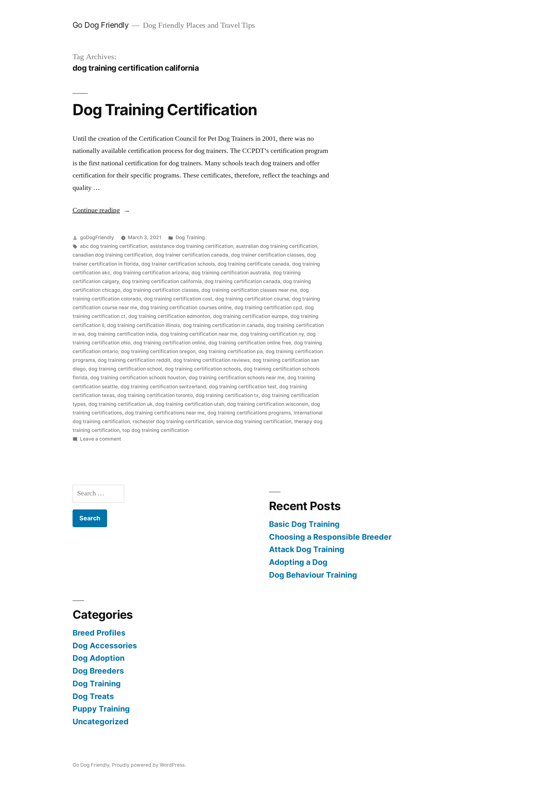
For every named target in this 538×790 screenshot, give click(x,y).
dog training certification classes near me (249, 290)
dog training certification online (169, 343)
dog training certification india (122, 334)
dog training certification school (125, 369)
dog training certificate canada (253, 264)
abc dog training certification (113, 246)
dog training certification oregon (158, 351)
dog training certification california (162, 281)
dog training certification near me (198, 334)
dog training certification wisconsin (267, 404)
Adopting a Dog (298, 562)
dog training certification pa (230, 351)
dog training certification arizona (151, 273)
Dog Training (190, 237)
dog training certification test (242, 387)
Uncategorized (101, 721)
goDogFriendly (97, 237)
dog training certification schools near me (237, 378)
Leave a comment (100, 439)
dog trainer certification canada (191, 255)
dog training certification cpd (268, 307)
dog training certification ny (272, 334)
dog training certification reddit (134, 360)
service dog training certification (253, 421)
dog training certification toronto (155, 395)
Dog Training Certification (165, 109)
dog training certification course (252, 299)
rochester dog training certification (173, 421)
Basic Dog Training (304, 524)
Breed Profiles (99, 632)
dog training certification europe (250, 316)
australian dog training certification (276, 246)
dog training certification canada (242, 281)
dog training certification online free (249, 343)
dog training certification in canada (223, 325)
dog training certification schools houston (138, 378)
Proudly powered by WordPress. (149, 765)
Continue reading (101, 210)
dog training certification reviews (211, 360)
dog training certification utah (189, 404)
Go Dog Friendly (101, 25)
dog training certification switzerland (163, 387)
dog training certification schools (203, 369)
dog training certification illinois (143, 325)
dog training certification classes (161, 290)
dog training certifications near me (165, 413)
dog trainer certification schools (178, 264)
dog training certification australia (230, 273)
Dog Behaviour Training (313, 574)
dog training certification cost (178, 299)
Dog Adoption (99, 658)
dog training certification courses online (186, 307)
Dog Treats (93, 696)
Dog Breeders (98, 670)
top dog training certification (155, 430)
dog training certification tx (227, 395)
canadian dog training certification (112, 255)
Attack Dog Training (306, 549)
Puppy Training (101, 708)
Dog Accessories (105, 645)
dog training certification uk (120, 404)
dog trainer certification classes (267, 255)
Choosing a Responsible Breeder (330, 537)
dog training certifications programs (249, 413)
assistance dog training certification (191, 246)
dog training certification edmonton (169, 316)
